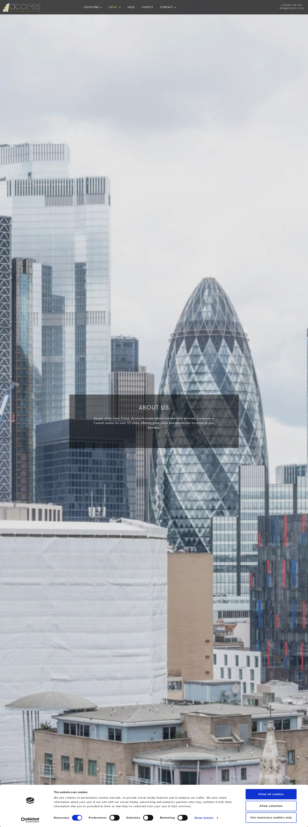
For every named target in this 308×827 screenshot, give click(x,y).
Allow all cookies (271, 794)
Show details (204, 817)
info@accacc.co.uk (291, 8)
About (114, 7)
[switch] (114, 818)
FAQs (131, 7)
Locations (92, 7)
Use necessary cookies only (271, 817)
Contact (167, 7)
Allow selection (271, 805)
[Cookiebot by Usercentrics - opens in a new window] (30, 820)
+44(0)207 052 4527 (292, 5)
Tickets (147, 7)
